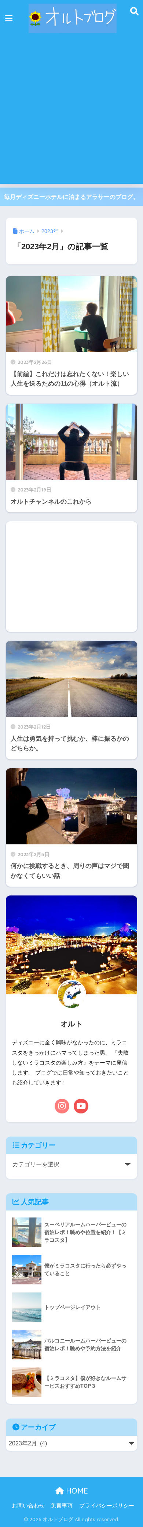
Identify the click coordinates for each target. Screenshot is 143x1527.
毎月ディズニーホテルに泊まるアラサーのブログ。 (71, 197)
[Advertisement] (71, 112)
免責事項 (62, 1506)
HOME (76, 1490)
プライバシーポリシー (106, 1506)
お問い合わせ (28, 1506)
